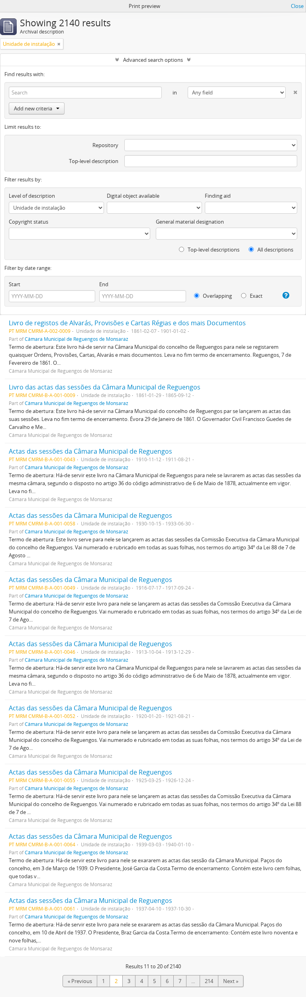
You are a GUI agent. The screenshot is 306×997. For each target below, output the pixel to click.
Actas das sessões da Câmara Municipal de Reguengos (90, 451)
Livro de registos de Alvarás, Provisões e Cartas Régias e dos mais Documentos (127, 323)
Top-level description (93, 161)
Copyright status (28, 221)
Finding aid (218, 195)
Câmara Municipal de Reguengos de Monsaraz (76, 339)
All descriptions (274, 249)
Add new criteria (33, 108)
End (103, 284)
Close (297, 6)
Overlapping (217, 295)
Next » (230, 981)
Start (14, 284)
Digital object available (133, 195)
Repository (105, 145)
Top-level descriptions (212, 249)
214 (209, 981)
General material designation (190, 221)
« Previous (80, 981)
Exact (256, 295)
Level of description (32, 195)
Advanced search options (153, 59)
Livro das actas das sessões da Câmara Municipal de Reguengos (104, 387)
